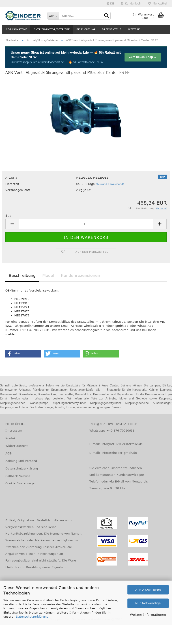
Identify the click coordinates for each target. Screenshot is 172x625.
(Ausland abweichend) (110, 183)
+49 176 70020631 (120, 430)
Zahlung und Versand (21, 461)
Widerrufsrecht (16, 445)
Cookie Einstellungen (20, 483)
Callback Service (17, 476)
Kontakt (11, 438)
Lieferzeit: (13, 184)
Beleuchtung (85, 29)
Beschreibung (22, 275)
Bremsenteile (111, 29)
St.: (8, 215)
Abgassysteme (16, 29)
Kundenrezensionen (80, 275)
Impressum (13, 430)
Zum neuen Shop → (143, 57)
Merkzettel (159, 3)
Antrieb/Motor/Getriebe (52, 29)
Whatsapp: (97, 430)
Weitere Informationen (148, 614)
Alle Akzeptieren (148, 590)
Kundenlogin (132, 3)
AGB (8, 453)
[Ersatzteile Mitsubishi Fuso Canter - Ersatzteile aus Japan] (23, 16)
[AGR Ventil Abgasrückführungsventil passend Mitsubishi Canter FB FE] (86, 112)
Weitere (134, 29)
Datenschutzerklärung (32, 616)
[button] (23, 353)
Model (48, 275)
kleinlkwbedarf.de (75, 52)
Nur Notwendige (148, 603)
